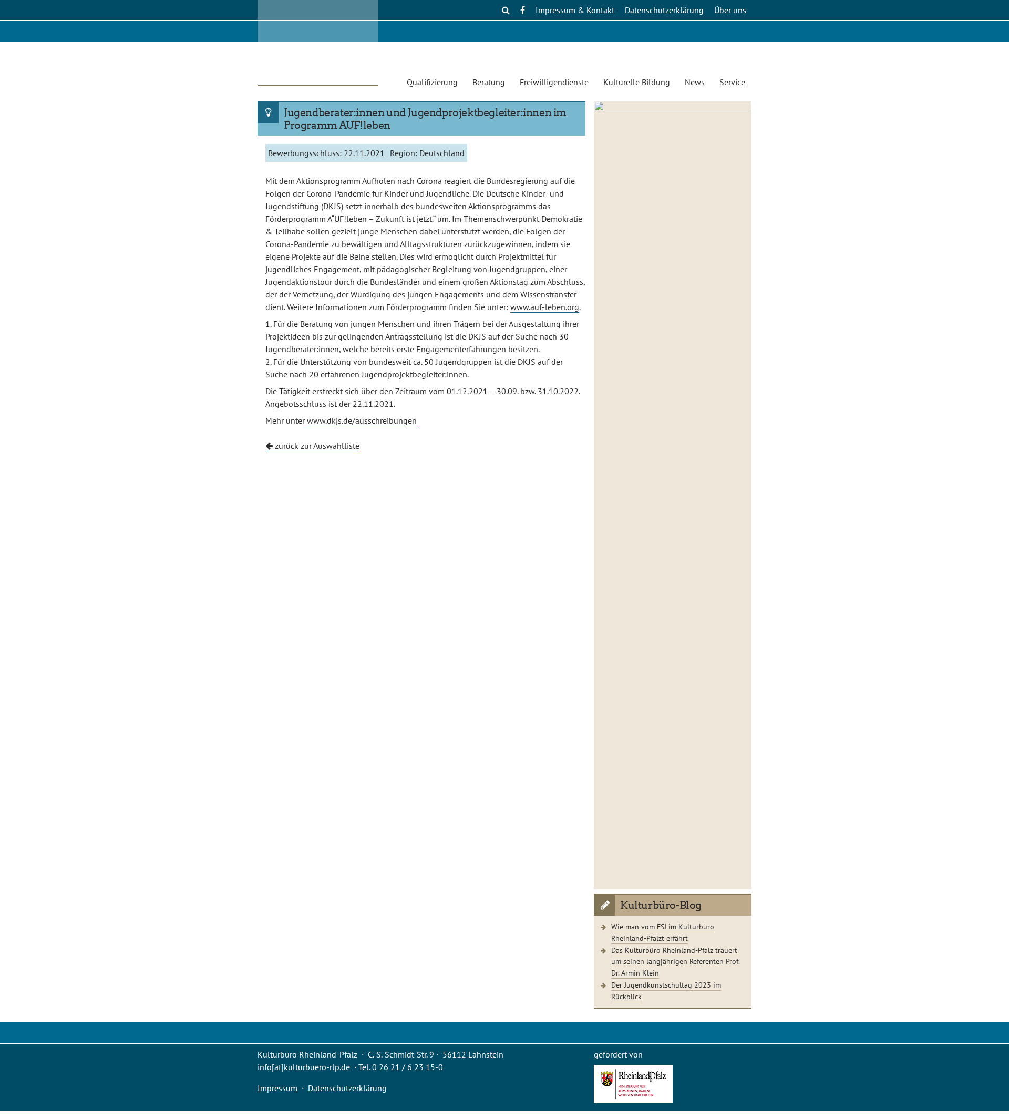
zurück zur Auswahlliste (316, 445)
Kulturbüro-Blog (661, 905)
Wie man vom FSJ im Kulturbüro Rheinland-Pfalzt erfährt (662, 932)
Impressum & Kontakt (575, 10)
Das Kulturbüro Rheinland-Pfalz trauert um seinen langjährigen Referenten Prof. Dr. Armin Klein (675, 961)
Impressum (277, 1088)
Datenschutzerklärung (664, 10)
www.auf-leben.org (544, 307)
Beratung (488, 82)
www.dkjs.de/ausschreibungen (362, 420)
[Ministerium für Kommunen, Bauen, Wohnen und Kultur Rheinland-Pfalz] (633, 1100)
